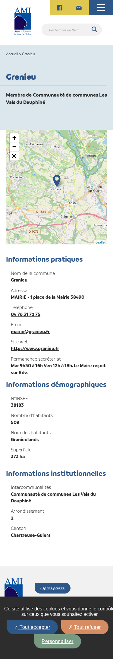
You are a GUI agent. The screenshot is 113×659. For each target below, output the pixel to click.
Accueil (12, 53)
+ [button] (14, 138)
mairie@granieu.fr (30, 331)
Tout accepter (34, 627)
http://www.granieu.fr (35, 348)
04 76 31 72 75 (25, 314)
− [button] (14, 147)
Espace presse (52, 588)
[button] (14, 156)
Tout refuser (87, 627)
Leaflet (100, 242)
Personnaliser (58, 641)
